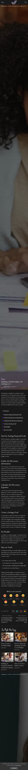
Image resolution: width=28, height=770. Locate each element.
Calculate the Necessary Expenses (13, 421)
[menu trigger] (3, 2)
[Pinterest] (21, 611)
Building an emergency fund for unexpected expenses (7, 666)
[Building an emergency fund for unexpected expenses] (7, 657)
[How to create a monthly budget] (7, 637)
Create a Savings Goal (10, 424)
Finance (3, 379)
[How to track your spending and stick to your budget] (21, 637)
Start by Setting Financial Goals (12, 414)
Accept (14, 768)
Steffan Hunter (7, 386)
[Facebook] (13, 611)
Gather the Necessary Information (13, 418)
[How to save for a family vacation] (21, 657)
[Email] (24, 611)
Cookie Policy (18, 765)
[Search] (25, 2)
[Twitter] (17, 611)
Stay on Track (8, 430)
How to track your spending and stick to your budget (20, 645)
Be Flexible (7, 427)
